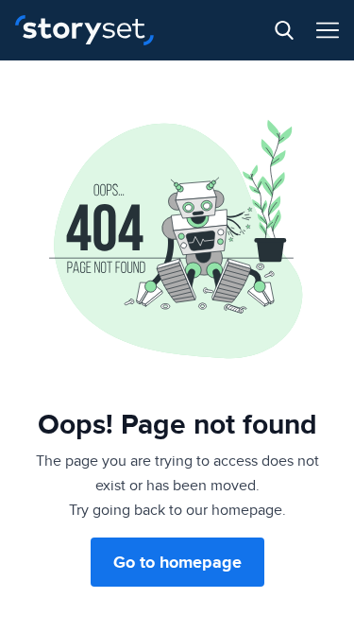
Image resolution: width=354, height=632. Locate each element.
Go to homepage (177, 562)
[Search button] (284, 30)
